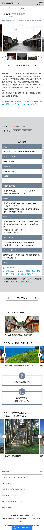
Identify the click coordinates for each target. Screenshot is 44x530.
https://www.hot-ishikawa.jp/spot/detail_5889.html (22, 438)
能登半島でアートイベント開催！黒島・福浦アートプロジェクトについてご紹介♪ (23, 272)
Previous (4, 38)
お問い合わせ (7, 507)
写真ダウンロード (9, 495)
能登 (24, 126)
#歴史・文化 (17, 130)
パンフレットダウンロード (12, 501)
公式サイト (10, 267)
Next (39, 38)
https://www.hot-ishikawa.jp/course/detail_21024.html (22, 356)
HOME (3, 8)
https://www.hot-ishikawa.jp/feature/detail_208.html (22, 326)
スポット (10, 8)
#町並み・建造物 (27, 130)
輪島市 (17, 126)
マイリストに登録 (22, 65)
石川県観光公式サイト (11, 3)
